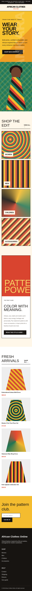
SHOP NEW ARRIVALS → (12, 52)
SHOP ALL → (26, 361)
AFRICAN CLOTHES (16, 7)
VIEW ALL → (27, 125)
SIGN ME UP (7, 519)
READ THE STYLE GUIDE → (15, 332)
